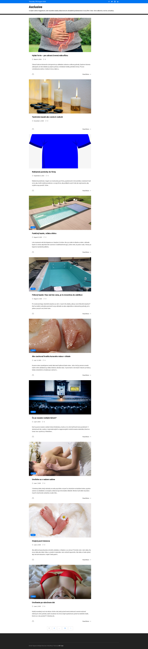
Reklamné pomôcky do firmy (44, 172)
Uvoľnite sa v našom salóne (43, 479)
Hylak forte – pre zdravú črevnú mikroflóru (50, 55)
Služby (33, 350)
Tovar (33, 227)
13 (65, 628)
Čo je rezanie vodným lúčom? (44, 418)
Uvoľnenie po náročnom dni (43, 602)
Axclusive (35, 7)
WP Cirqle (61, 645)
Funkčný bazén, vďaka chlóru (44, 233)
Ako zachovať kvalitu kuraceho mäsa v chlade (51, 356)
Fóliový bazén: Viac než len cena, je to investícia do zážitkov (57, 295)
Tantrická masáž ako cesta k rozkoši (47, 117)
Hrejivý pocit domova (41, 541)
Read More (86, 74)
